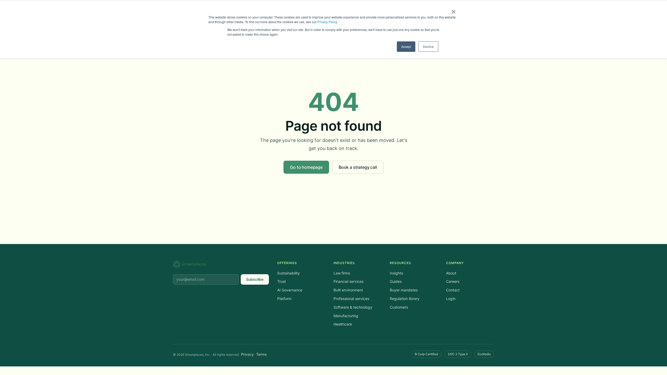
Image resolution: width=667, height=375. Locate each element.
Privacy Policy (327, 22)
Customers (399, 307)
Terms (261, 354)
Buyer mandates (404, 290)
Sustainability (288, 273)
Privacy (247, 354)
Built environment (348, 290)
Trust (281, 281)
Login (450, 298)
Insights (396, 273)
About (451, 273)
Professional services (351, 298)
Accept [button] (406, 46)
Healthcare (343, 324)
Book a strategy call (358, 167)
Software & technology (353, 307)
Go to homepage (306, 167)
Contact (453, 290)
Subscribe (254, 279)
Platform (284, 298)
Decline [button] (428, 46)
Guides (396, 281)
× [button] (453, 10)
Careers (452, 281)
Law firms (342, 273)
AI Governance (289, 290)
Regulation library (404, 298)
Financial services (348, 281)
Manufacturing (346, 316)
